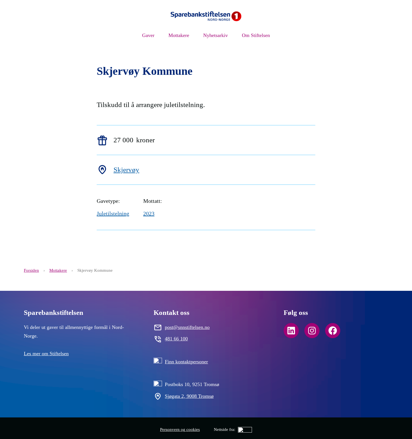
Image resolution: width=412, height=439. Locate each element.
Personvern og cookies (180, 429)
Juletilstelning (113, 213)
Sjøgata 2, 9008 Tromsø (189, 396)
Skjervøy (126, 169)
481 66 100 (176, 339)
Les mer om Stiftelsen (46, 353)
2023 (148, 213)
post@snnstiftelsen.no (187, 327)
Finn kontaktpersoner (186, 361)
